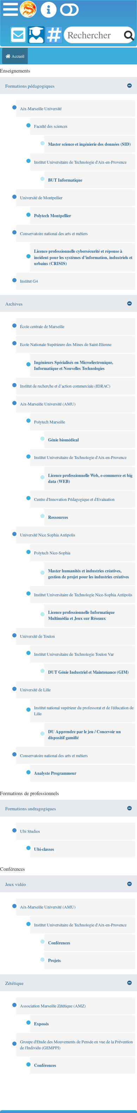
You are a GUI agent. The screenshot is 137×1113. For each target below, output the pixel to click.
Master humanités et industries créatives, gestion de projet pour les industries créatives (88, 574)
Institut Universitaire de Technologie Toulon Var (74, 654)
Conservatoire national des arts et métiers (54, 233)
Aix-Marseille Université (40, 108)
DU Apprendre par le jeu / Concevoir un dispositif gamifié (84, 735)
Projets (54, 960)
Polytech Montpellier (52, 216)
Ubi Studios (30, 831)
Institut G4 (29, 281)
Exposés (41, 1024)
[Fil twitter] (54, 34)
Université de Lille (35, 689)
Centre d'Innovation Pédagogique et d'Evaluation (74, 499)
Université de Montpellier (41, 197)
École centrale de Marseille (42, 326)
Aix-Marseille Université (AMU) (48, 404)
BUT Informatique (65, 180)
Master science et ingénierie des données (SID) (89, 144)
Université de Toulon (37, 636)
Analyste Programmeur (55, 773)
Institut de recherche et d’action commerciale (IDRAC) (65, 386)
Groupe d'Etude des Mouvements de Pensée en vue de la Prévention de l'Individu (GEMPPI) (76, 1044)
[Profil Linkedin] (36, 34)
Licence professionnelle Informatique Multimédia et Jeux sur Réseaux (81, 615)
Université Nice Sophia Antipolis (47, 534)
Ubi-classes (44, 849)
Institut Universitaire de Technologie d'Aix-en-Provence (80, 162)
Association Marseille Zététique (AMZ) (53, 1005)
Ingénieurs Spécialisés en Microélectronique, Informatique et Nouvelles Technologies (73, 365)
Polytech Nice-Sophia (52, 552)
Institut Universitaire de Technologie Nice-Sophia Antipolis (83, 594)
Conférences (59, 943)
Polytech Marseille (49, 422)
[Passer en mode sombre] (69, 12)
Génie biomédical (63, 440)
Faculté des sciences (50, 126)
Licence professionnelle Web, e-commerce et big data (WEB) (90, 478)
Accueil (17, 56)
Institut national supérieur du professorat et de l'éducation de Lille (83, 710)
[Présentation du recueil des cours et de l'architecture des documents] (48, 12)
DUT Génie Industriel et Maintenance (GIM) (88, 672)
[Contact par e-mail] (18, 34)
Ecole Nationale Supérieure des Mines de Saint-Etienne (65, 344)
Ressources (58, 517)
